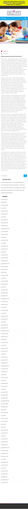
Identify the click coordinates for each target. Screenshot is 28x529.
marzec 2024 (5, 284)
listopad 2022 (5, 327)
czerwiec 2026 (5, 205)
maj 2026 (4, 208)
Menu (5, 18)
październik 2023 (5, 298)
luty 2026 (4, 216)
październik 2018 (5, 447)
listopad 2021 (5, 362)
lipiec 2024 (4, 272)
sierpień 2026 (5, 199)
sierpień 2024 (5, 269)
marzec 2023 (5, 319)
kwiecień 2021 (5, 383)
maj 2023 (4, 313)
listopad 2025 (5, 225)
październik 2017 (5, 479)
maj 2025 (4, 243)
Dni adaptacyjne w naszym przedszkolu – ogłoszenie (13, 185)
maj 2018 (4, 459)
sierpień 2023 (5, 304)
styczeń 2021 (5, 392)
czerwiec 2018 (5, 456)
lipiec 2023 (4, 307)
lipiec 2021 (4, 374)
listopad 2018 (5, 444)
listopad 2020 (5, 398)
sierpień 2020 (5, 406)
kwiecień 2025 (5, 246)
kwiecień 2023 (5, 316)
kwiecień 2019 (5, 430)
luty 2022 (4, 354)
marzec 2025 (5, 249)
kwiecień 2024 (5, 281)
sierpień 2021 (5, 371)
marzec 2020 (5, 421)
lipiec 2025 (4, 237)
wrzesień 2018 (5, 450)
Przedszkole (5, 51)
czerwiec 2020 (5, 412)
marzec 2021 (5, 386)
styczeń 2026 (5, 219)
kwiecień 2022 (5, 348)
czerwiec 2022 (5, 342)
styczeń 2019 (5, 438)
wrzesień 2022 (5, 333)
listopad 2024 (5, 260)
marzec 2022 (5, 351)
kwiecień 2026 (5, 211)
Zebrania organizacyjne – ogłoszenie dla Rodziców (13, 182)
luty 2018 (4, 468)
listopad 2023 (5, 295)
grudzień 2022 (5, 324)
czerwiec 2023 (5, 310)
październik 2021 (5, 365)
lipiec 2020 (4, 409)
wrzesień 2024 (5, 266)
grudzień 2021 (5, 360)
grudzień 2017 (5, 473)
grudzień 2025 (5, 222)
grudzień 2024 (5, 257)
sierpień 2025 (5, 234)
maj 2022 (4, 345)
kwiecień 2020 (5, 418)
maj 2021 (4, 380)
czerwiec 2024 (5, 275)
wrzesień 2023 (5, 301)
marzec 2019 (5, 433)
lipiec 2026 (4, 202)
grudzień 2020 (5, 395)
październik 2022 (5, 330)
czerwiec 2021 (5, 377)
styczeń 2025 (5, 254)
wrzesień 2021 (5, 368)
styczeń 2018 (5, 471)
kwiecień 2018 (5, 462)
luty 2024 (4, 287)
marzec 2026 (5, 214)
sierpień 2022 (5, 336)
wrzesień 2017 (5, 482)
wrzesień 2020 (5, 403)
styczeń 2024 (5, 289)
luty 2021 (4, 389)
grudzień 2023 (5, 292)
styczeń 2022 (5, 357)
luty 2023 (4, 322)
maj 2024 (4, 278)
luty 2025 (4, 251)
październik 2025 (5, 228)
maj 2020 (4, 415)
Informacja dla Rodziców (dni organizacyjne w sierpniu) (14, 187)
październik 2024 (5, 263)
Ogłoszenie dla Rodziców (7, 192)
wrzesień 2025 (5, 231)
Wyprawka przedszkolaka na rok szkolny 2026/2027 (13, 190)
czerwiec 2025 (5, 240)
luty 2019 (4, 435)
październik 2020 (5, 400)
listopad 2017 (5, 476)
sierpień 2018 (5, 453)
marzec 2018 (5, 465)
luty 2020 (4, 424)
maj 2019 (4, 427)
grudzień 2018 (5, 441)
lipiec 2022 (4, 339)
